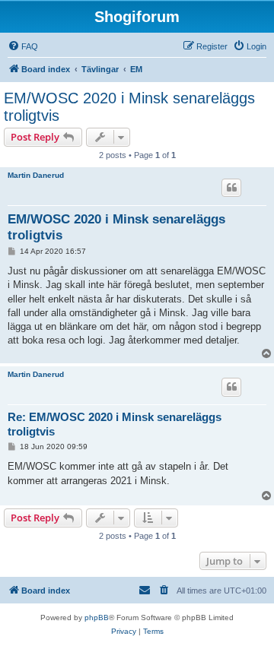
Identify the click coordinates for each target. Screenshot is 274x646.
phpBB (96, 617)
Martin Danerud (36, 175)
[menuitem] (23, 46)
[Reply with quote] (231, 188)
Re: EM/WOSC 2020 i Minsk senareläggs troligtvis (114, 424)
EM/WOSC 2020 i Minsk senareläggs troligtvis (129, 107)
